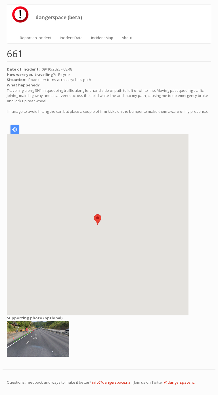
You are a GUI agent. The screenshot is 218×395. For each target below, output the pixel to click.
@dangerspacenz (179, 382)
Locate (15, 129)
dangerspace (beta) (58, 16)
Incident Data (71, 37)
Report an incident (35, 37)
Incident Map (102, 37)
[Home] (21, 14)
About (127, 37)
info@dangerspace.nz (111, 382)
